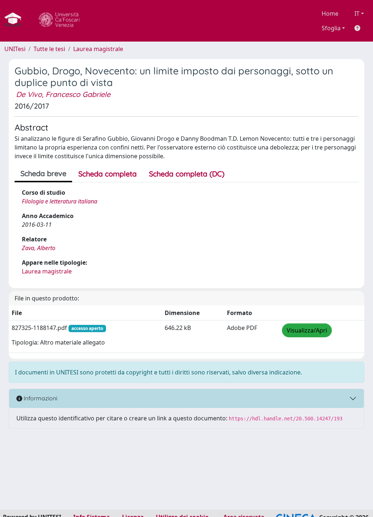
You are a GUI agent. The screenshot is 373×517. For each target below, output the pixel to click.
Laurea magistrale (98, 49)
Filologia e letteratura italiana (59, 201)
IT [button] (357, 13)
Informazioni (39, 398)
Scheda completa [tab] (107, 173)
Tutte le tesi (49, 49)
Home (330, 13)
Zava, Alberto (38, 248)
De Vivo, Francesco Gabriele (63, 94)
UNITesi (14, 49)
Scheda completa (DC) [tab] (186, 173)
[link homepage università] (59, 21)
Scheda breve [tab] (43, 173)
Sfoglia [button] (331, 28)
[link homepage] (15, 21)
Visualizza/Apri (307, 330)
